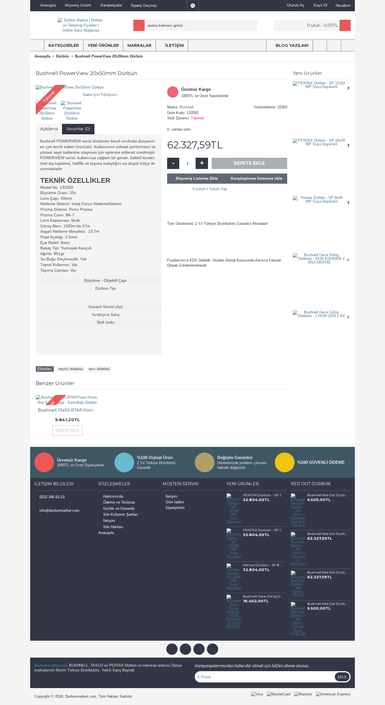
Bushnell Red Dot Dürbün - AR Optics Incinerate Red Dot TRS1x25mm (327, 495)
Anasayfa (106, 533)
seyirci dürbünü (70, 369)
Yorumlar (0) (78, 128)
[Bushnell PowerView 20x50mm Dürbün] (98, 87)
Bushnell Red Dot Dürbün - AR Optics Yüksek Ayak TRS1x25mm (327, 604)
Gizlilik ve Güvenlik (119, 508)
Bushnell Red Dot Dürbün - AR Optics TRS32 (327, 572)
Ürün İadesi (174, 502)
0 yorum (199, 189)
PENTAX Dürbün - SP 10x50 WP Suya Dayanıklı (263, 530)
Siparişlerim (175, 508)
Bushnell (187, 107)
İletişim (109, 521)
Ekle (342, 677)
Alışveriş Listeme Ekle (197, 178)
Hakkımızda (113, 496)
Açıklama (49, 128)
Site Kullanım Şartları (120, 515)
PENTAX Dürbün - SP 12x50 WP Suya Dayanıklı (263, 495)
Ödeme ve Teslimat (119, 502)
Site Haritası (113, 527)
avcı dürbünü (99, 369)
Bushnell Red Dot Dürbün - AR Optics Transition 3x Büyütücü (327, 534)
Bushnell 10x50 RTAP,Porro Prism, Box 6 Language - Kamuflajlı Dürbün (68, 410)
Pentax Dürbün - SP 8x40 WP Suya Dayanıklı (263, 565)
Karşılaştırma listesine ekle (256, 178)
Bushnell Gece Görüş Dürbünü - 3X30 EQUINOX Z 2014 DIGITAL (263, 596)
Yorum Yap (218, 189)
